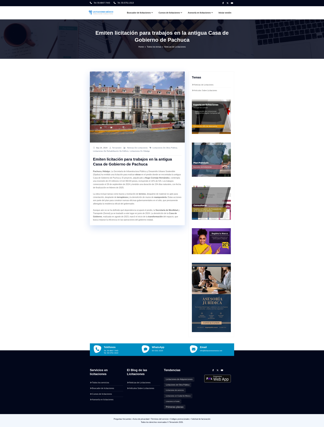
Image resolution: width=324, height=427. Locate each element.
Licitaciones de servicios (175, 390)
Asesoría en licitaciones (199, 13)
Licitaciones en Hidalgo (140, 151)
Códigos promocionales (180, 419)
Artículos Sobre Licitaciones (205, 90)
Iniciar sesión (225, 13)
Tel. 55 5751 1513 (111, 353)
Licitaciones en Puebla (172, 401)
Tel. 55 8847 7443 (111, 351)
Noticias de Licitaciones (175, 47)
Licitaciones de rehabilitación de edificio (111, 151)
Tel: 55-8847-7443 (102, 3)
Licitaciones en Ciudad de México (178, 396)
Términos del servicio (159, 419)
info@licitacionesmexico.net (211, 351)
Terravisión (117, 148)
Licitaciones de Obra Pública (165, 148)
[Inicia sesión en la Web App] (217, 378)
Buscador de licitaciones (139, 13)
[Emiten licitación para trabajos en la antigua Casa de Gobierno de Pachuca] (137, 107)
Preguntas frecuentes (122, 419)
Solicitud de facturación (200, 419)
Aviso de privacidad (141, 419)
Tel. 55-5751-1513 (125, 3)
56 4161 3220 (157, 351)
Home (141, 47)
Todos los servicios (100, 383)
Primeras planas (175, 407)
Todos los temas (154, 47)
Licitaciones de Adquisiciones (179, 379)
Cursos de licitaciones (169, 13)
